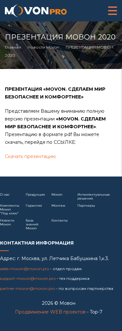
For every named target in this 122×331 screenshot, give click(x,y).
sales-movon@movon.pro (24, 268)
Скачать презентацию (30, 156)
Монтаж (58, 205)
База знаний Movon (32, 224)
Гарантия (34, 205)
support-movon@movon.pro (28, 278)
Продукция (35, 194)
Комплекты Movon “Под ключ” (9, 209)
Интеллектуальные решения (93, 196)
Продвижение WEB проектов (50, 312)
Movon (56, 194)
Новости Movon (7, 222)
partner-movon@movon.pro (27, 288)
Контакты (59, 220)
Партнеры (86, 205)
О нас (4, 194)
